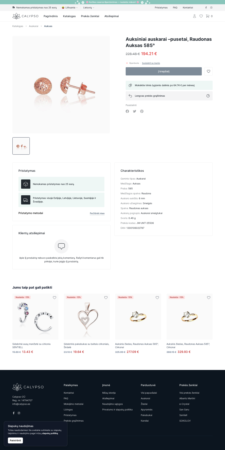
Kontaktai (188, 7)
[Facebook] (206, 7)
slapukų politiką (50, 433)
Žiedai (144, 404)
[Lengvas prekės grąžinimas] (208, 96)
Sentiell (183, 415)
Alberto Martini (187, 398)
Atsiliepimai (111, 16)
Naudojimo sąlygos (112, 404)
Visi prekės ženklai (189, 392)
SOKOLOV (185, 420)
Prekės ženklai (90, 16)
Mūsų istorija (109, 392)
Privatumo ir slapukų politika (117, 409)
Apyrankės (146, 409)
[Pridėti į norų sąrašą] (54, 298)
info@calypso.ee (21, 404)
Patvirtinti (15, 440)
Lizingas (68, 409)
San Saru (184, 409)
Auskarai (33, 26)
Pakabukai (146, 415)
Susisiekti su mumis (151, 63)
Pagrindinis (51, 16)
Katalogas (69, 16)
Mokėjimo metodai (73, 404)
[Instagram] (211, 7)
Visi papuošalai (149, 392)
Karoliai (145, 420)
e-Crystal (184, 404)
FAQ (175, 7)
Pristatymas (161, 7)
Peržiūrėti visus (97, 213)
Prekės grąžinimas (74, 420)
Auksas (48, 26)
